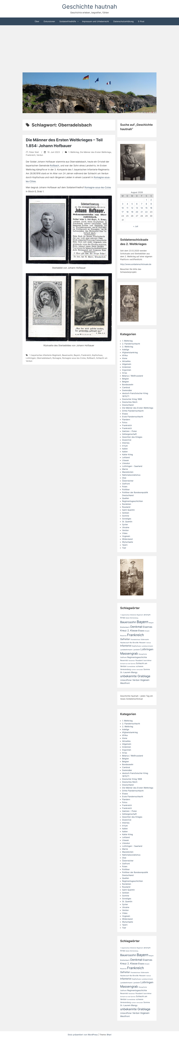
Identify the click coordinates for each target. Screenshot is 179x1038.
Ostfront (126, 483)
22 (146, 212)
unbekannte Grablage (135, 676)
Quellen (125, 498)
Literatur (126, 463)
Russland (126, 507)
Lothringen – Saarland (132, 466)
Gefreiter (125, 639)
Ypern (124, 545)
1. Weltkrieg (73, 152)
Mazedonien (127, 472)
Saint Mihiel (147, 660)
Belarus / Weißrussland (132, 376)
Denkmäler (127, 390)
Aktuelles (126, 361)
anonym (147, 615)
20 (137, 212)
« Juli (135, 226)
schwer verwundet (137, 669)
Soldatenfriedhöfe (67, 21)
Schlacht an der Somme (127, 663)
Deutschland (128, 405)
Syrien (125, 524)
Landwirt (136, 650)
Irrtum (125, 446)
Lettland (126, 457)
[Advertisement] (89, 49)
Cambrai (126, 387)
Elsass (125, 413)
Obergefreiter (143, 654)
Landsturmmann (147, 646)
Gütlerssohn (145, 639)
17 (123, 212)
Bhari (109, 1034)
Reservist (124, 660)
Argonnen (126, 370)
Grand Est (126, 440)
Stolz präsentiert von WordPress (83, 1034)
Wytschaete (127, 542)
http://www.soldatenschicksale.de (135, 264)
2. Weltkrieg (127, 346)
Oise (124, 478)
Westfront (125, 683)
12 (132, 208)
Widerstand (127, 539)
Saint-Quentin (128, 510)
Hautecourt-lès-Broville (129, 643)
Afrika (125, 355)
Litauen (125, 460)
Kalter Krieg (127, 454)
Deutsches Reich (129, 402)
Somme (125, 516)
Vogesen (126, 536)
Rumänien (126, 504)
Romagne (56, 358)
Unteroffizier (126, 680)
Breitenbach (125, 627)
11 (127, 208)
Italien (125, 448)
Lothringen (31, 358)
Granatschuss (135, 639)
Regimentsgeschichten (132, 501)
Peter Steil (34, 152)
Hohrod (148, 643)
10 (123, 208)
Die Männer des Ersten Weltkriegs (95, 152)
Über (37, 21)
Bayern (77, 355)
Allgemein (126, 364)
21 (142, 212)
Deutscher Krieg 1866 (132, 399)
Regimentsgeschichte (137, 657)
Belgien (125, 378)
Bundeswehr (127, 384)
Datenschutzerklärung (123, 21)
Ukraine (125, 527)
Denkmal (136, 626)
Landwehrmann (126, 650)
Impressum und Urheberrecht (95, 21)
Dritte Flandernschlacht (133, 411)
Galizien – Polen (129, 431)
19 (132, 212)
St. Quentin (127, 521)
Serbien (125, 513)
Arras (124, 373)
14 (142, 208)
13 (137, 208)
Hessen (142, 642)
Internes (125, 443)
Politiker (126, 489)
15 (146, 208)
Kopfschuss (97, 355)
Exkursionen (49, 21)
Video (124, 533)
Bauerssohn (67, 355)
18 (127, 212)
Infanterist (125, 645)
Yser (124, 548)
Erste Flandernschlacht (132, 416)
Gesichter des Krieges (132, 437)
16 (151, 208)
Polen (124, 486)
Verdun (40, 155)
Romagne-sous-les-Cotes (98, 187)
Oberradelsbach (44, 358)
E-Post (141, 21)
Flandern (126, 419)
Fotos (124, 422)
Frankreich (30, 155)
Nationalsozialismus (131, 475)
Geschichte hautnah (89, 6)
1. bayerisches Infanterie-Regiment (45, 355)
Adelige (125, 349)
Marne (125, 469)
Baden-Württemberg (132, 618)
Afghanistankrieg (130, 352)
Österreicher (127, 481)
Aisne (124, 358)
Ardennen (126, 367)
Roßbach (54, 165)
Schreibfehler (131, 666)
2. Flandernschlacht (131, 343)
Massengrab (129, 653)
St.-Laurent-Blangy (128, 672)
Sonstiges (126, 518)
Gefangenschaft (129, 434)
